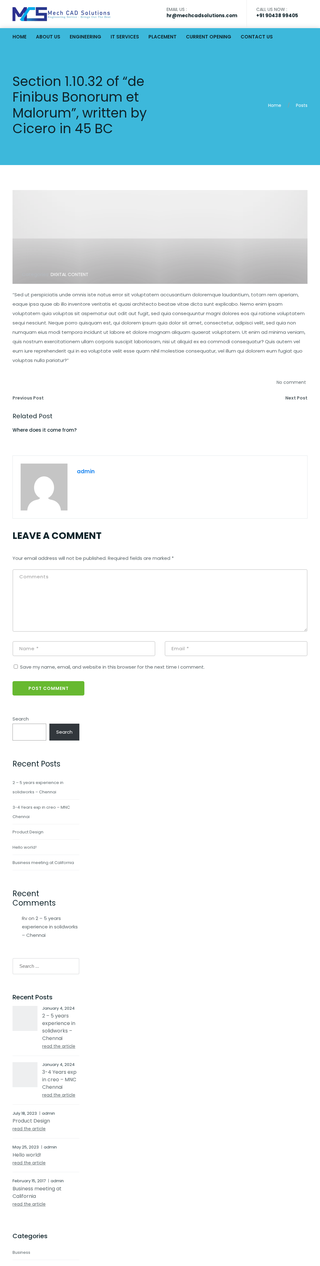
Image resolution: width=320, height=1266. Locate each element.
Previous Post (28, 398)
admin (86, 471)
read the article (58, 1046)
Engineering (85, 36)
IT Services (125, 36)
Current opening (208, 36)
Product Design (27, 832)
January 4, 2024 (58, 1008)
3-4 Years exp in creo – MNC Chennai (59, 1079)
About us (48, 36)
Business (21, 1252)
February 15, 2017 (29, 1181)
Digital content (69, 274)
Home (19, 36)
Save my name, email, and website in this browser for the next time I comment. (112, 667)
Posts (302, 105)
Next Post (296, 398)
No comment (291, 382)
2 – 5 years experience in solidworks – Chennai (50, 926)
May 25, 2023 (25, 1147)
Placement (162, 36)
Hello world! (24, 847)
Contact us (257, 36)
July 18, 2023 (24, 1113)
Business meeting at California (43, 863)
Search (20, 719)
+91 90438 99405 (277, 15)
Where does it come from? (44, 430)
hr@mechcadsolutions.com (202, 15)
